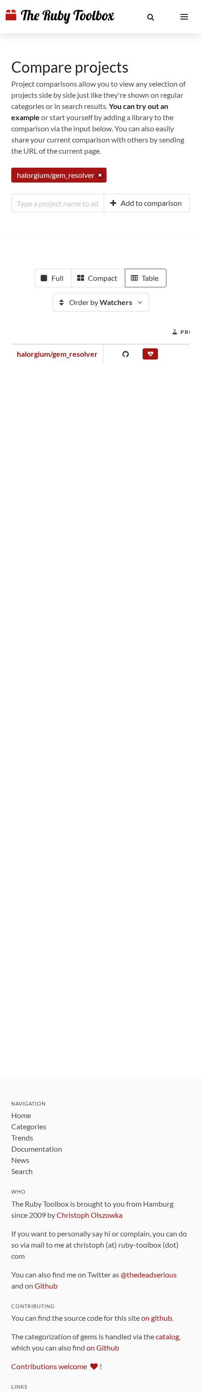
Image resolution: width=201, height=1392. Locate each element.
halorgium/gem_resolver (57, 353)
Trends (22, 1137)
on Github (102, 1347)
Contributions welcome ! (56, 1366)
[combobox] (57, 203)
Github (46, 1285)
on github (156, 1317)
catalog (167, 1336)
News (20, 1159)
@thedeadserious (149, 1274)
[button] (150, 17)
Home (21, 1115)
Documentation (36, 1148)
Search (22, 1171)
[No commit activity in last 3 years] (150, 355)
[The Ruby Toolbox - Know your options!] (60, 17)
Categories (28, 1126)
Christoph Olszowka (89, 1214)
